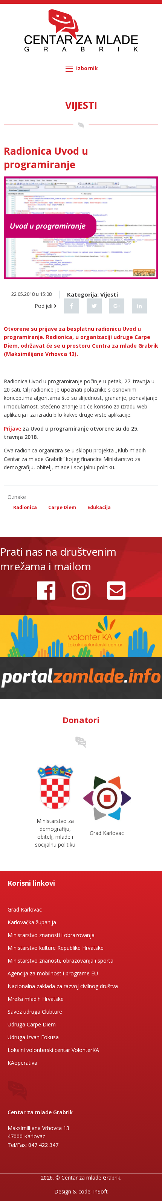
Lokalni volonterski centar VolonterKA (53, 1049)
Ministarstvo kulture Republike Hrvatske (56, 947)
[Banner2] (81, 677)
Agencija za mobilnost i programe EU (53, 973)
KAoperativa (22, 1062)
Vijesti (109, 294)
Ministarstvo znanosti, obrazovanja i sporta (60, 960)
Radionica (25, 507)
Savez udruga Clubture (35, 1011)
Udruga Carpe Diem (32, 1024)
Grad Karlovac (25, 909)
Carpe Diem (62, 507)
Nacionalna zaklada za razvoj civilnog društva (63, 986)
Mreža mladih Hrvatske (36, 998)
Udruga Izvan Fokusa (33, 1037)
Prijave (12, 428)
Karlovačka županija (32, 922)
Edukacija (99, 507)
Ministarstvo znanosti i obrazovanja (51, 935)
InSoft (100, 1191)
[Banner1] (81, 635)
